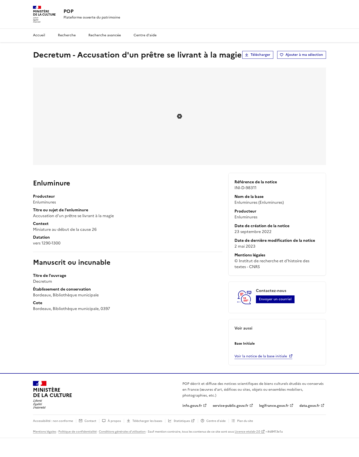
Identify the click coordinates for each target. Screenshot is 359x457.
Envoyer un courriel (275, 299)
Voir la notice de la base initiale (260, 356)
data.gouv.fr (309, 405)
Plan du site (245, 421)
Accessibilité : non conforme (53, 421)
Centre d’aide (216, 421)
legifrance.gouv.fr (274, 405)
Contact (90, 421)
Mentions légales (44, 431)
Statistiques (182, 421)
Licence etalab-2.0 (247, 431)
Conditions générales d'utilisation (122, 431)
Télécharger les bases (147, 421)
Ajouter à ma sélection (304, 54)
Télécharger (260, 54)
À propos (114, 421)
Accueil (39, 35)
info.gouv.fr (192, 405)
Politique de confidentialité (77, 431)
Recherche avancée (104, 35)
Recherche (67, 35)
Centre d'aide (145, 35)
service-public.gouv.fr (230, 405)
